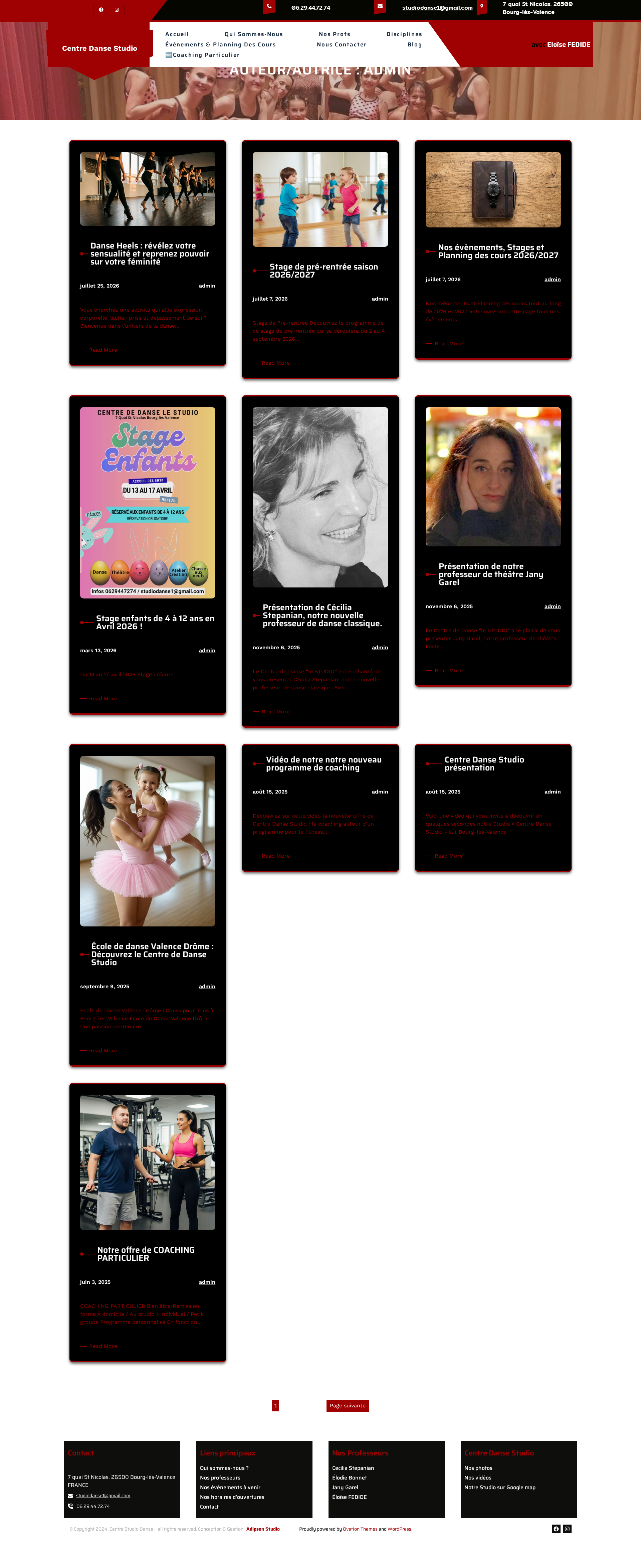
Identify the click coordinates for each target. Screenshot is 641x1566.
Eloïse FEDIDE (569, 44)
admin (207, 286)
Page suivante (348, 1405)
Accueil (177, 34)
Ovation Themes (360, 1529)
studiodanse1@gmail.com (437, 7)
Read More (104, 350)
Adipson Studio (263, 1529)
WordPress (399, 1529)
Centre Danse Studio (99, 48)
